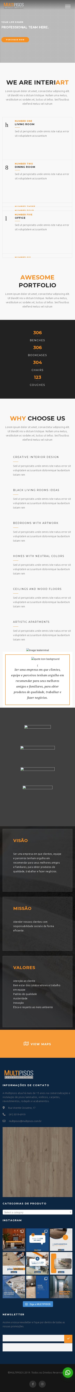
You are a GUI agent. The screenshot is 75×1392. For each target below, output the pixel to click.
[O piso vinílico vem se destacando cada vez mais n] (14, 1263)
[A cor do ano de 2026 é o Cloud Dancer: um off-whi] (37, 1239)
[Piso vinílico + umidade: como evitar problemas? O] (61, 1263)
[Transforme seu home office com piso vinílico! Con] (37, 1287)
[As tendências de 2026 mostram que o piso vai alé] (37, 1263)
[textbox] (37, 1212)
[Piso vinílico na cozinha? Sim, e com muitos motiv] (14, 1287)
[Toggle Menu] (68, 6)
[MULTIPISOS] (13, 5)
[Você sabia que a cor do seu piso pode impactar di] (61, 1287)
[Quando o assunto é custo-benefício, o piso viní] (61, 1239)
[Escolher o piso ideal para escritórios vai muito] (14, 1239)
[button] (68, 1372)
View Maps (41, 1044)
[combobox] (37, 1212)
